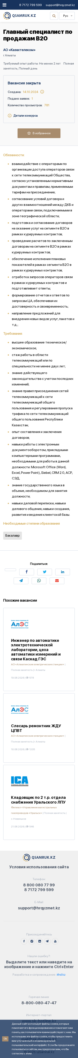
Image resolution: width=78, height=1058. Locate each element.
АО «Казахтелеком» (19, 50)
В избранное (41, 133)
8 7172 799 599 (30, 5)
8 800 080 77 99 (39, 885)
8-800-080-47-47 (39, 1003)
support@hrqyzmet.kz (60, 5)
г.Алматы (9, 55)
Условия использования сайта (39, 867)
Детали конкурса (24, 115)
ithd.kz (60, 974)
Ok (5, 1038)
